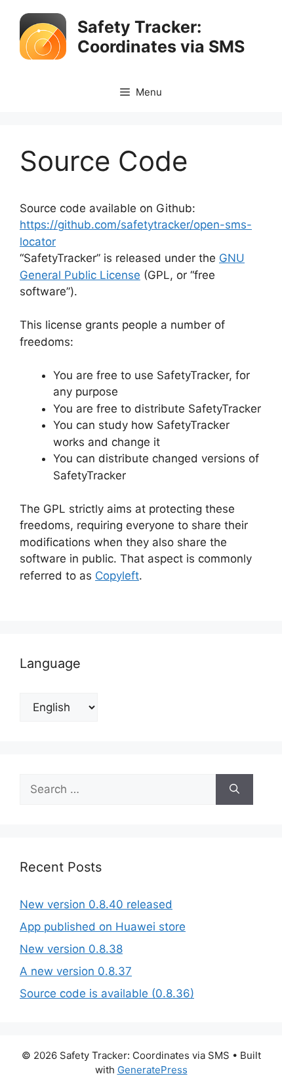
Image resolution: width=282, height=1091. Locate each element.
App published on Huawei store (103, 926)
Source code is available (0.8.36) (107, 993)
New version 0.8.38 (71, 948)
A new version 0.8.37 (76, 971)
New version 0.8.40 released (96, 904)
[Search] (234, 789)
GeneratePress (152, 1069)
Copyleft (117, 575)
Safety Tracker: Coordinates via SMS (161, 36)
